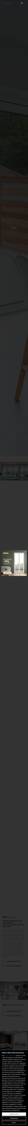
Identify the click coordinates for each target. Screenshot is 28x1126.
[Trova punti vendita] (21, 3)
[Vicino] (26, 1052)
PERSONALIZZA (14, 1118)
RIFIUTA (14, 1122)
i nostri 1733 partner (10, 1055)
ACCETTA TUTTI (14, 1114)
